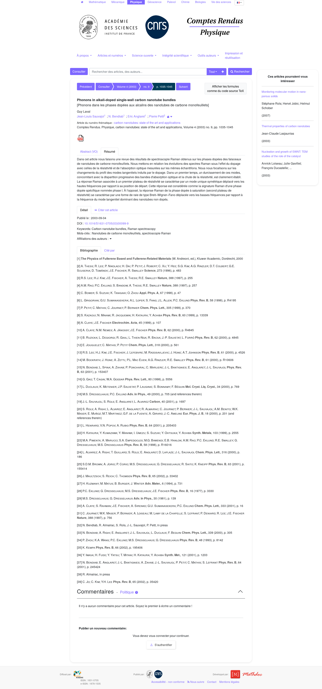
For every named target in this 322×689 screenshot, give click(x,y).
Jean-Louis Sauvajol (90, 116)
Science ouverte (143, 55)
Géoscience (155, 2)
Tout (212, 71)
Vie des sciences (221, 2)
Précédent (86, 86)
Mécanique (117, 2)
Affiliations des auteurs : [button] (93, 238)
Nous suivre (197, 682)
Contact (211, 682)
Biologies (200, 2)
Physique (136, 2)
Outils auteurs (207, 55)
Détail (84, 210)
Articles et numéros (111, 55)
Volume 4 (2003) (126, 86)
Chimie (185, 2)
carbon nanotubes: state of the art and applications (147, 122)
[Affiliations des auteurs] (169, 117)
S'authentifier (163, 645)
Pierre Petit (156, 116)
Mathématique (97, 2)
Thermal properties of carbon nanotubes (286, 126)
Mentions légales (229, 682)
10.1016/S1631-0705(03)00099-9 (106, 223)
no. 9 (146, 86)
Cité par (109, 250)
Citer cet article (107, 210)
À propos (83, 55)
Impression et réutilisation (234, 55)
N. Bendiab (115, 116)
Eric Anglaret (136, 116)
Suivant (183, 86)
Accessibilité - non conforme (167, 682)
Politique (127, 592)
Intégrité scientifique (176, 55)
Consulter (78, 71)
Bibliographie (89, 250)
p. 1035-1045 (164, 86)
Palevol (171, 2)
